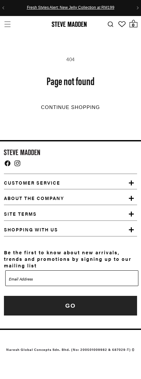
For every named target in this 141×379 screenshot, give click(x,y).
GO (70, 305)
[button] (7, 24)
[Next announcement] (137, 8)
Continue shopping (70, 107)
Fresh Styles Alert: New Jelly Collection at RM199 (70, 8)
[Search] (110, 24)
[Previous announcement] (3, 8)
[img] (7, 163)
